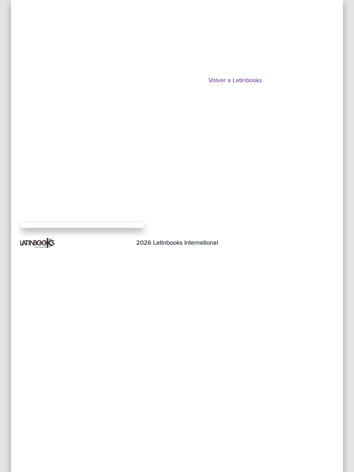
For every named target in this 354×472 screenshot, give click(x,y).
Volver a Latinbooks (235, 80)
